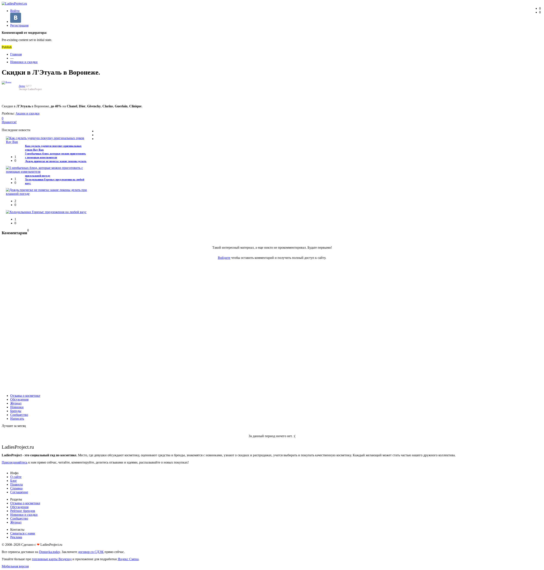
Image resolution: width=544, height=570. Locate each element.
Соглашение (19, 492)
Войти (15, 11)
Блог (13, 480)
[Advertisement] (272, 326)
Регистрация (19, 25)
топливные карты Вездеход (52, 559)
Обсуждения (19, 399)
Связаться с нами (22, 533)
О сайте (15, 477)
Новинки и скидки (24, 62)
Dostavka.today (49, 552)
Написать (17, 418)
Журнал (15, 403)
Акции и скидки (28, 113)
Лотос (22, 86)
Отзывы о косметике (25, 395)
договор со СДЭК (91, 552)
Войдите (224, 257)
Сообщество (19, 415)
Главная (16, 54)
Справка (16, 488)
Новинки (17, 407)
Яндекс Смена (128, 559)
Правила (16, 484)
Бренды (15, 411)
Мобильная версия (15, 566)
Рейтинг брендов (22, 511)
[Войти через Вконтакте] (15, 21)
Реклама (16, 537)
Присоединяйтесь (14, 462)
